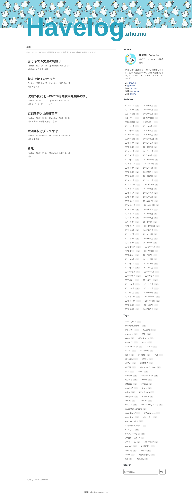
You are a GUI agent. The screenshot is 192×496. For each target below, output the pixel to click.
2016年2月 (150, 176)
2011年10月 (133, 276)
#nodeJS (131, 388)
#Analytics (132, 330)
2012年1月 (151, 267)
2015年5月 (132, 193)
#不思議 (50, 52)
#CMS (147, 342)
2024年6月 (150, 109)
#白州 (92, 52)
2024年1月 (132, 118)
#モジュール (133, 442)
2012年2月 (132, 267)
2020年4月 (150, 134)
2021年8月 (150, 126)
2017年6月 (150, 155)
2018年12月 (151, 139)
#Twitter (146, 400)
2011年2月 (132, 292)
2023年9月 (132, 122)
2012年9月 (151, 251)
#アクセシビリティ (136, 425)
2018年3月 (150, 147)
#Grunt (147, 359)
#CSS (152, 346)
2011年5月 (151, 284)
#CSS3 (130, 350)
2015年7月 (132, 188)
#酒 (28, 47)
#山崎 (72, 52)
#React (148, 396)
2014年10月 (152, 205)
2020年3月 (132, 139)
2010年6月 (132, 309)
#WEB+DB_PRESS (152, 404)
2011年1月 (151, 292)
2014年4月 (150, 217)
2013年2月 (132, 242)
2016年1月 (132, 180)
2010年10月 (133, 301)
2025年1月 (132, 105)
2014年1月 (150, 222)
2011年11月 (151, 272)
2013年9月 (132, 230)
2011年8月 (132, 280)
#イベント (132, 429)
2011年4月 (132, 288)
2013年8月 (150, 230)
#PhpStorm (147, 392)
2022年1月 (132, 126)
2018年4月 (132, 147)
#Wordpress (152, 413)
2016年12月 (151, 159)
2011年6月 (132, 284)
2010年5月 (151, 309)
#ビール (42, 52)
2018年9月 (132, 143)
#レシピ (131, 446)
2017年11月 (151, 151)
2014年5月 (132, 217)
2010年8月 (133, 305)
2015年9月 (151, 184)
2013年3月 (150, 238)
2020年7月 (132, 134)
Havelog (86, 27)
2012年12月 (133, 247)
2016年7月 (150, 168)
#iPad (143, 371)
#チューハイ (32, 52)
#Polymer (132, 396)
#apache (131, 334)
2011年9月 (152, 276)
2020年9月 (150, 130)
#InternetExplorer (150, 367)
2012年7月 (150, 255)
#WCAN (131, 404)
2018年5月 (150, 143)
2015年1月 (132, 201)
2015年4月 (150, 193)
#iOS (130, 371)
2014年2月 (132, 222)
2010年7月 (151, 305)
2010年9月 (153, 301)
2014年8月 (150, 209)
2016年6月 (132, 172)
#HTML (131, 363)
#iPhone (131, 375)
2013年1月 (150, 242)
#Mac (147, 379)
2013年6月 (150, 234)
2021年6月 (132, 130)
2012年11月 (152, 247)
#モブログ (151, 442)
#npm (147, 388)
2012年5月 (150, 259)
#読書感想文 (147, 454)
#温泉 (130, 454)
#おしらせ (150, 417)
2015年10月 (133, 184)
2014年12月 (151, 201)
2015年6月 (150, 188)
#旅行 (78, 52)
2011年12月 (132, 272)
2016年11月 (133, 163)
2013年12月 (133, 226)
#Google (131, 359)
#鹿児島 (143, 459)
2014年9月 (132, 209)
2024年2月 (150, 114)
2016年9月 (151, 163)
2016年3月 (132, 176)
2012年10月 (133, 251)
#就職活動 (148, 446)
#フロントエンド (135, 438)
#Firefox (144, 355)
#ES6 (130, 355)
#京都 (57, 52)
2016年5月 (150, 172)
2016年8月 (132, 168)
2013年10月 (152, 226)
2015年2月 (150, 197)
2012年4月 (132, 263)
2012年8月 (132, 255)
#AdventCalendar (136, 325)
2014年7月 (132, 213)
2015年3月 (132, 197)
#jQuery (131, 379)
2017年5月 (132, 159)
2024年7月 (132, 109)
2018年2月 (132, 151)
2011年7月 (150, 280)
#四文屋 (65, 52)
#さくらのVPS (134, 421)
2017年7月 (132, 155)
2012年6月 (132, 259)
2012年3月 (151, 263)
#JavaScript (150, 375)
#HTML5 (147, 363)
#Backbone (146, 338)
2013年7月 (132, 234)
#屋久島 (131, 450)
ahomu (134, 88)
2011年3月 (151, 288)
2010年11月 (152, 296)
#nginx (147, 384)
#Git (158, 355)
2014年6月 (150, 213)
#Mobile (131, 384)
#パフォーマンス (135, 434)
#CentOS (131, 342)
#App (130, 338)
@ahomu (131, 85)
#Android (150, 330)
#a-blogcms (133, 321)
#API (147, 334)
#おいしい (132, 417)
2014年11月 (133, 205)
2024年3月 (132, 114)
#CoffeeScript (134, 346)
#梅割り (85, 52)
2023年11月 (151, 118)
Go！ (162, 472)
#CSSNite (147, 350)
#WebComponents (136, 409)
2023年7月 (150, 122)
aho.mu (132, 83)
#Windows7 (133, 413)
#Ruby (130, 400)
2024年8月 (150, 105)
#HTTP (130, 367)
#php (130, 392)
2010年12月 (133, 296)
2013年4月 (132, 238)
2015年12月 (151, 180)
